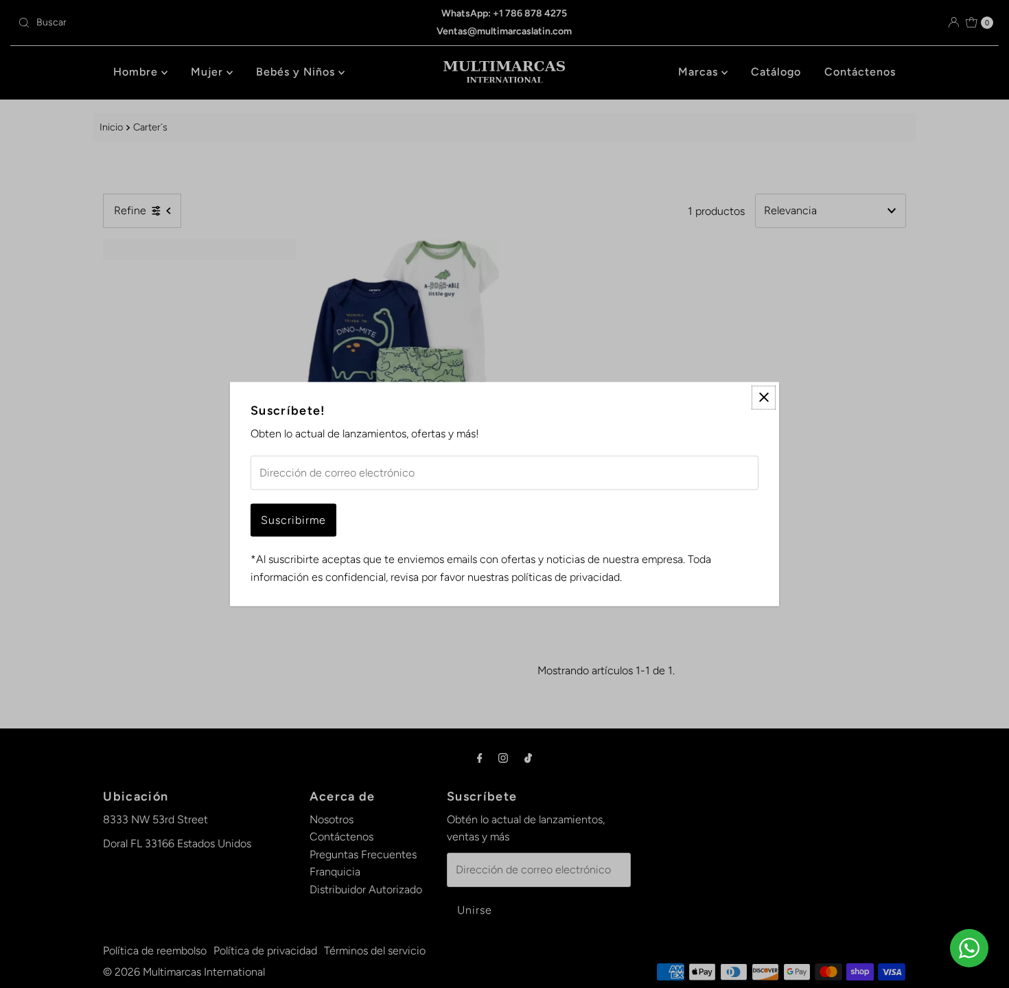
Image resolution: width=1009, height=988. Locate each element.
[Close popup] (764, 397)
